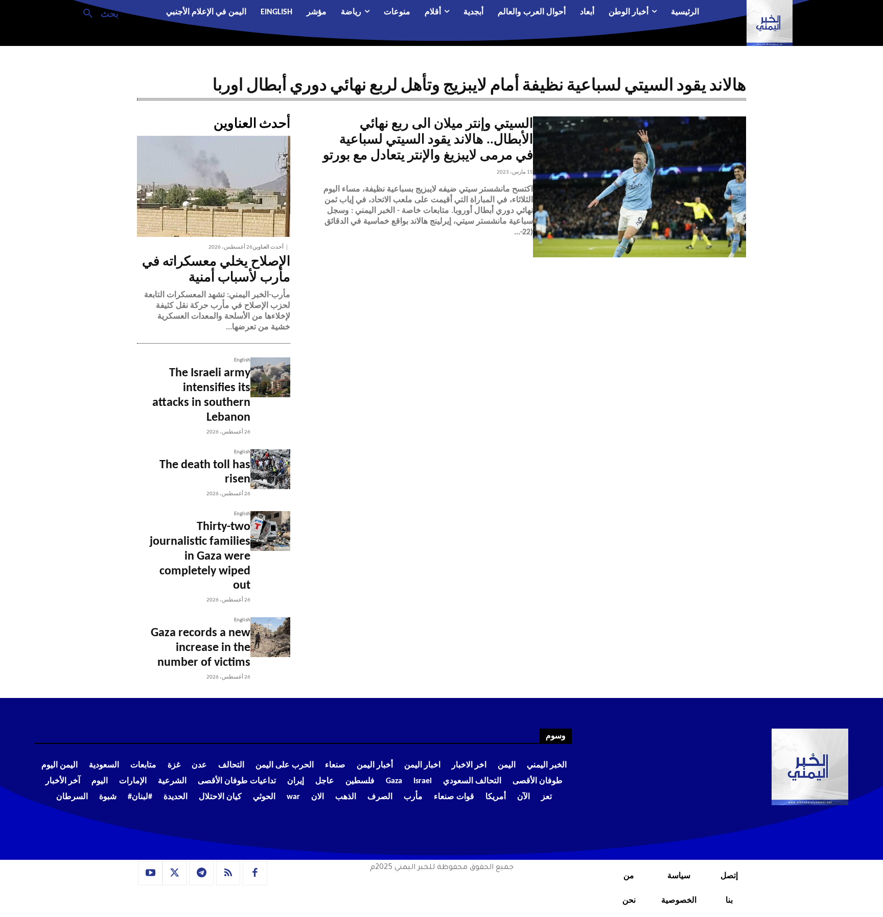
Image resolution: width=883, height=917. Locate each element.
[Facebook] (255, 873)
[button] (97, 13)
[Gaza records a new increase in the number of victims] (270, 637)
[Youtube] (150, 873)
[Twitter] (174, 873)
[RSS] (228, 873)
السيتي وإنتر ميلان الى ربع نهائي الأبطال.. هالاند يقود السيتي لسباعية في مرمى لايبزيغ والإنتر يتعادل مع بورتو (428, 140)
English (242, 360)
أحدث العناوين (268, 247)
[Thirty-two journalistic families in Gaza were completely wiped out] (270, 531)
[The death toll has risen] (270, 469)
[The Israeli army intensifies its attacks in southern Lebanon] (270, 377)
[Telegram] (201, 873)
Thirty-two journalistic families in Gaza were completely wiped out (200, 556)
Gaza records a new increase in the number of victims (200, 648)
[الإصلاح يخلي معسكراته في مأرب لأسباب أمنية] (213, 186)
